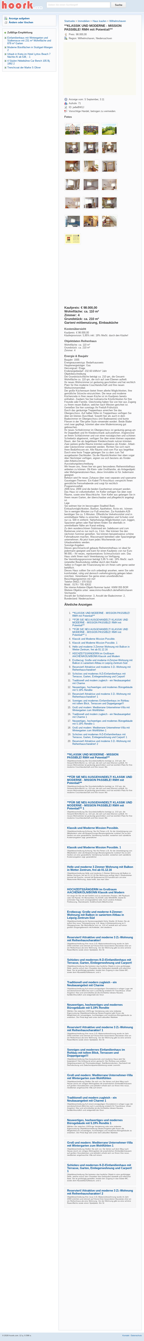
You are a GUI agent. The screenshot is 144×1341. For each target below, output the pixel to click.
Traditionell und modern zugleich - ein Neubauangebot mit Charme (92, 984)
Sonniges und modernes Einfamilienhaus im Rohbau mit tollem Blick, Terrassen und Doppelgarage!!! (100, 702)
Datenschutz (136, 1335)
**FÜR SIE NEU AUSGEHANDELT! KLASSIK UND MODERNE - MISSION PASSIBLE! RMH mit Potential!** (100, 622)
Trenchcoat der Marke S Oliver (24, 67)
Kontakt (125, 1335)
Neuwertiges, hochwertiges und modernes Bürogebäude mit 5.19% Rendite (95, 1006)
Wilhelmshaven (117, 21)
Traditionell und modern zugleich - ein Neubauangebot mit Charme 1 (92, 1099)
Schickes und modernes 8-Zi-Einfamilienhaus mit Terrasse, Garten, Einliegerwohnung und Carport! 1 (99, 736)
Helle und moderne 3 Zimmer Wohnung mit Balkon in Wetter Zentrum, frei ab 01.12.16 (101, 648)
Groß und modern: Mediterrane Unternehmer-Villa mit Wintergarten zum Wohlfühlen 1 (101, 729)
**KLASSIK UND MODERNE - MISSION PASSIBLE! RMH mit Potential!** (92, 756)
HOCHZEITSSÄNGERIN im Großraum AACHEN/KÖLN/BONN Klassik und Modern (96, 655)
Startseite (69, 21)
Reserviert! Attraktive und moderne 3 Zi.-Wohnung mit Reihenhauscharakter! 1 (100, 1029)
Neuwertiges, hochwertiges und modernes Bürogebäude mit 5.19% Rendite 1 (95, 1122)
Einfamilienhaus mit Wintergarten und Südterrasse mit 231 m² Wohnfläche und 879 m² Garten (29, 40)
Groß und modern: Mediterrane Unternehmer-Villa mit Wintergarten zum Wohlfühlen (101, 709)
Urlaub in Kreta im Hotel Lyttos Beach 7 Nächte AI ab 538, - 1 (28, 55)
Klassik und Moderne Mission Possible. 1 (94, 642)
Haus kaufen (99, 21)
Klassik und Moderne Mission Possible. (93, 638)
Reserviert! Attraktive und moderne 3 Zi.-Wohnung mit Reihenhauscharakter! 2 (100, 1192)
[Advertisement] (94, 68)
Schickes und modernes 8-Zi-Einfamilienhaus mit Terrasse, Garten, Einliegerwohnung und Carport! (99, 675)
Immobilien (84, 21)
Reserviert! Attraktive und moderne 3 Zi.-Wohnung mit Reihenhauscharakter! (100, 939)
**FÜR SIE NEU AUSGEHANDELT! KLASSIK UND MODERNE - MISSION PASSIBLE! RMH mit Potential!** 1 (100, 632)
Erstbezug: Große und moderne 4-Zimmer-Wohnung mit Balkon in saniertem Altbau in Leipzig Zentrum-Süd (102, 661)
